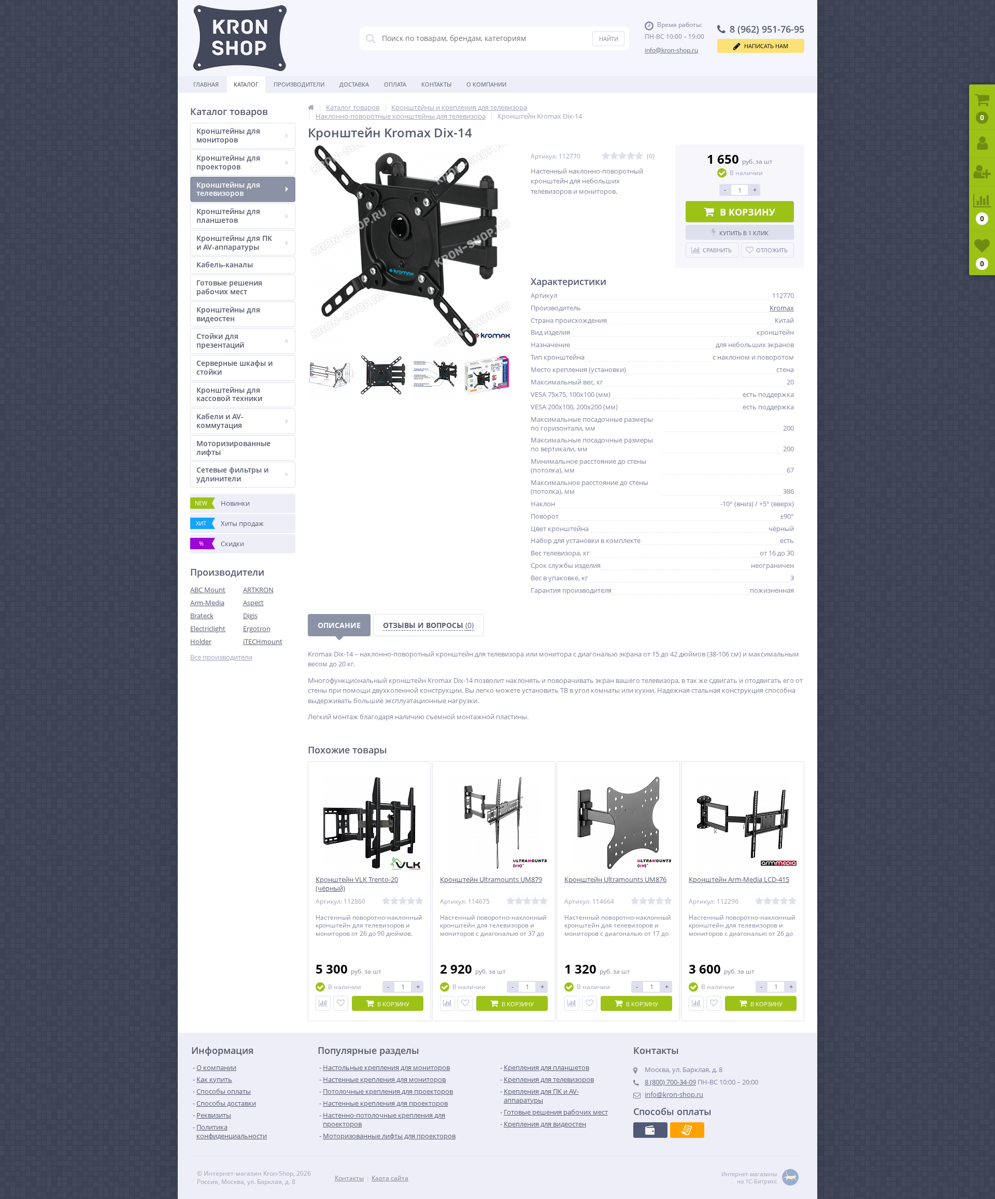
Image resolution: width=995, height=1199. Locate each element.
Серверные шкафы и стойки (234, 367)
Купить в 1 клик (744, 233)
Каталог (246, 84)
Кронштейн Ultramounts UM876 (615, 879)
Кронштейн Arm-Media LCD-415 (739, 879)
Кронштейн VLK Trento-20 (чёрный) (357, 884)
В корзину (747, 212)
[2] (614, 156)
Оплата (395, 84)
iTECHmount (262, 641)
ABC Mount (207, 589)
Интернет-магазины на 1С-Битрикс (749, 1178)
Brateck (202, 615)
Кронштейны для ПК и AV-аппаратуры (234, 242)
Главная (206, 84)
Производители (299, 84)
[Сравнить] (323, 1003)
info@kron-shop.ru (671, 50)
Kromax (782, 307)
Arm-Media (207, 602)
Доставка (354, 84)
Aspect (253, 602)
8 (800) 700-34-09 (670, 1082)
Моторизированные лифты (233, 447)
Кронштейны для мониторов (228, 135)
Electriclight (207, 628)
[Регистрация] (982, 172)
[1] (606, 156)
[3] (622, 156)
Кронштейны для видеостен (228, 314)
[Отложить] (340, 1003)
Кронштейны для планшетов (228, 215)
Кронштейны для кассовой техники (229, 394)
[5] (639, 156)
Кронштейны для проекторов (228, 162)
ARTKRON (258, 589)
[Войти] (982, 144)
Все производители (221, 657)
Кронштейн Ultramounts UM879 (491, 879)
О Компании (486, 84)
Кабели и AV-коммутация (220, 420)
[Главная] (311, 107)
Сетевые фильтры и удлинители (232, 474)
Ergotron (257, 628)
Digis (250, 615)
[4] (631, 156)
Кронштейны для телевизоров (228, 189)
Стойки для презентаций (220, 340)
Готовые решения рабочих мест (229, 287)
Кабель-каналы (224, 264)
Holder (200, 641)
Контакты (436, 84)
